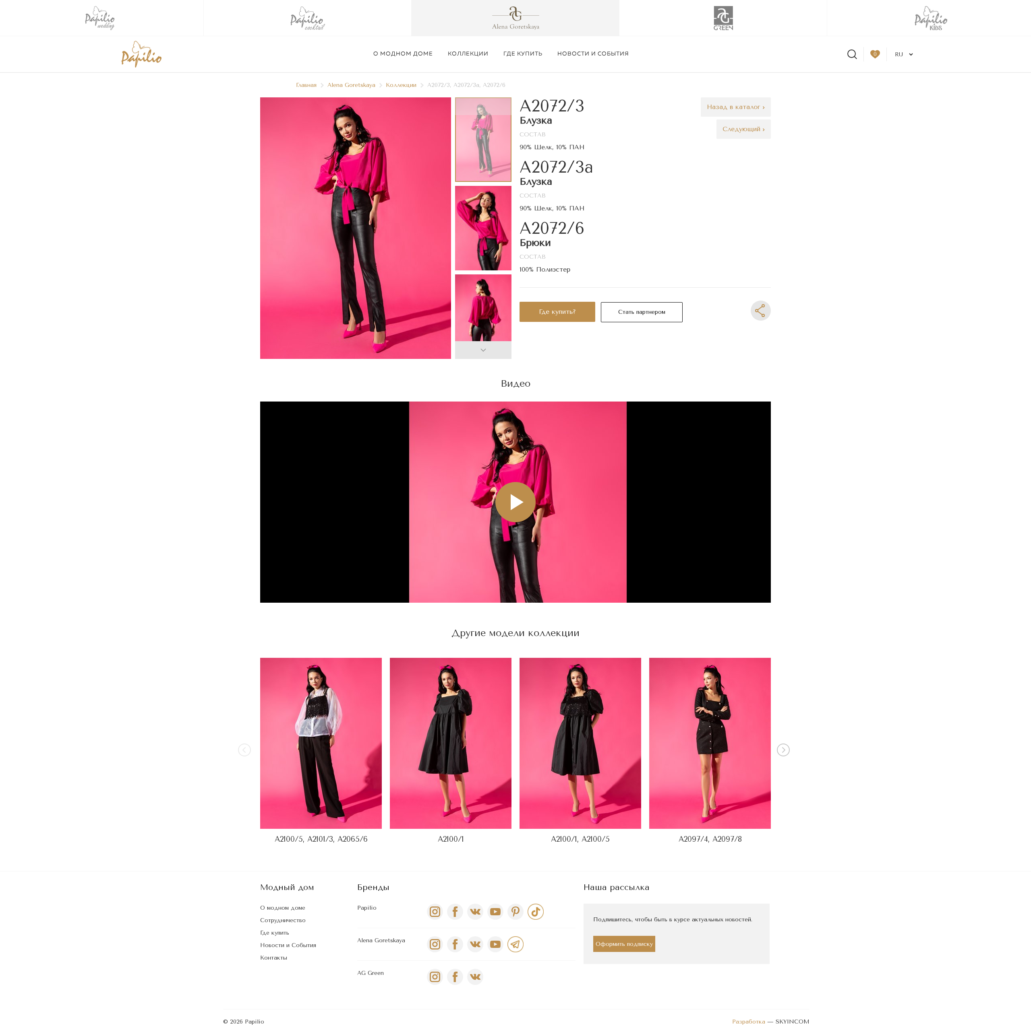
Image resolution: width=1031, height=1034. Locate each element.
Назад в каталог (735, 107)
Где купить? (557, 311)
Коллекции (468, 54)
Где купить (522, 54)
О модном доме (403, 54)
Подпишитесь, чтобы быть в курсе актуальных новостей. (672, 919)
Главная (306, 85)
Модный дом (287, 887)
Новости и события (593, 54)
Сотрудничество (283, 920)
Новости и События (288, 945)
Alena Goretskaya (351, 85)
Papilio (367, 907)
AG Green (370, 973)
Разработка (748, 1021)
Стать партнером (641, 312)
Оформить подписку (624, 944)
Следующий (743, 129)
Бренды (373, 887)
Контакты (273, 957)
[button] (483, 350)
